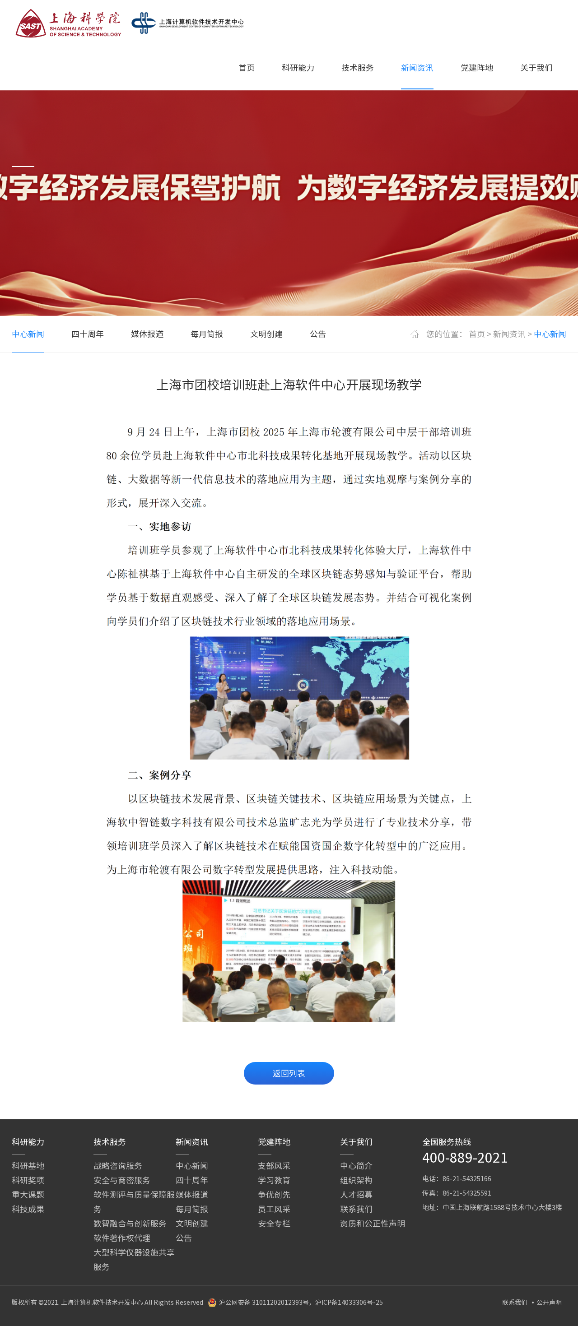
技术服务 (357, 68)
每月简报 (207, 334)
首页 (246, 68)
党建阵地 (477, 68)
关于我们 (536, 68)
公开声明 (549, 1302)
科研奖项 (28, 1180)
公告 (318, 334)
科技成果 (28, 1209)
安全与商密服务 (121, 1180)
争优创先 (274, 1195)
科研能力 (298, 68)
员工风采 (274, 1209)
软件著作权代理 (121, 1238)
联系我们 (356, 1209)
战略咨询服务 (117, 1166)
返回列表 (289, 1073)
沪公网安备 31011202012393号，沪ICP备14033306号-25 (301, 1302)
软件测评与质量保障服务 (134, 1202)
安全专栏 (274, 1223)
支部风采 (274, 1166)
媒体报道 (147, 334)
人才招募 (356, 1195)
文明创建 (266, 334)
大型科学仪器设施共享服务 (134, 1259)
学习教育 (274, 1180)
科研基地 (28, 1166)
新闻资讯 (417, 68)
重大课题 (28, 1195)
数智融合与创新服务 (130, 1223)
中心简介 (356, 1166)
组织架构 (356, 1180)
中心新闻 (28, 334)
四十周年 (87, 334)
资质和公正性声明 (372, 1223)
